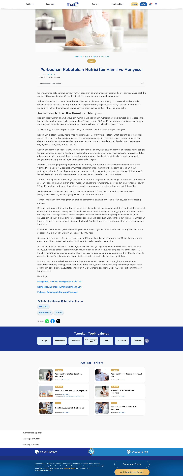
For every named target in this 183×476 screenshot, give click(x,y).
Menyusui (105, 56)
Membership (116, 4)
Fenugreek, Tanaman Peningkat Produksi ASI (59, 282)
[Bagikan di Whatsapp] (47, 321)
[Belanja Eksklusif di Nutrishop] (150, 4)
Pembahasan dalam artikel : (50, 84)
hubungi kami (69, 468)
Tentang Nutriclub (31, 445)
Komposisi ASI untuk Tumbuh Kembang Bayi (59, 287)
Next (147, 341)
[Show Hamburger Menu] (156, 4)
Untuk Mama (45, 312)
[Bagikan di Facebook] (52, 321)
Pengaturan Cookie (132, 464)
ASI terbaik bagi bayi (32, 433)
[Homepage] (73, 4)
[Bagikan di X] (58, 321)
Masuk (134, 4)
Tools (94, 4)
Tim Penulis (52, 75)
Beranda (78, 56)
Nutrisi (95, 56)
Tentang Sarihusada (31, 439)
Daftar (143, 4)
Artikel (29, 4)
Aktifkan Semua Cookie (132, 472)
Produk (49, 4)
